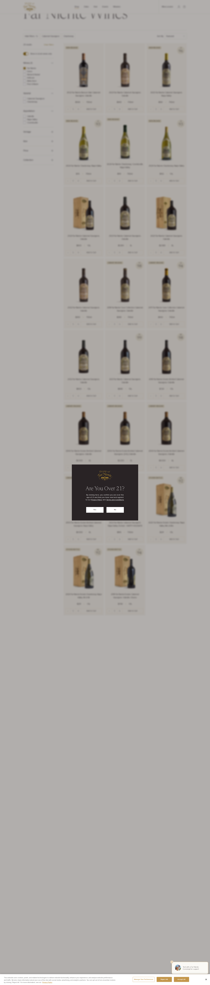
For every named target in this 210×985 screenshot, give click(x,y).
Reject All (164, 979)
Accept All (181, 979)
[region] (105, 979)
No (115, 510)
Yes (94, 510)
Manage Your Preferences (143, 979)
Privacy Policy (96, 500)
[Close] (206, 979)
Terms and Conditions (115, 500)
